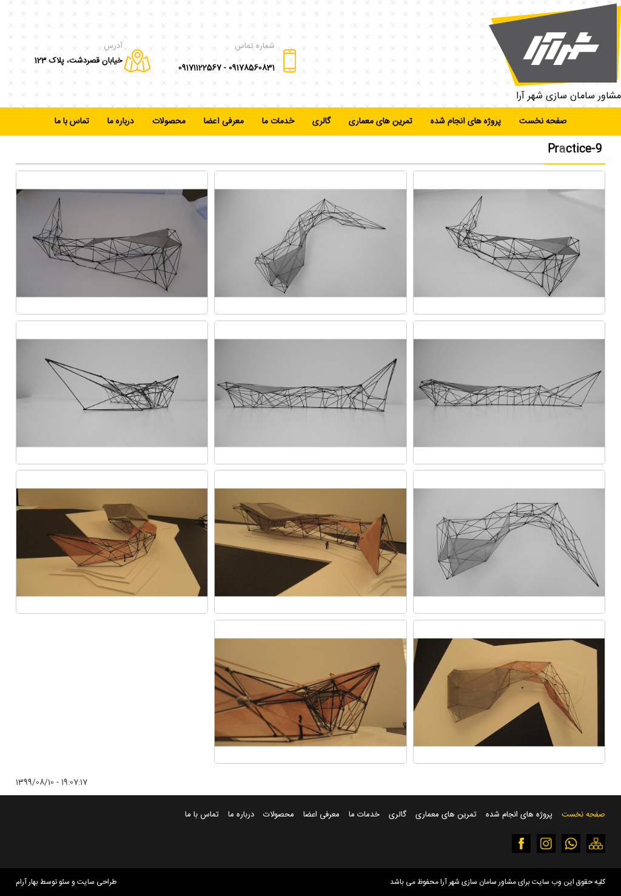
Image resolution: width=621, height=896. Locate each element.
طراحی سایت (96, 882)
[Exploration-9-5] (310, 461)
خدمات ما (278, 121)
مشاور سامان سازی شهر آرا (568, 96)
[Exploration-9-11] (310, 761)
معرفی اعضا (224, 121)
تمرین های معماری (380, 121)
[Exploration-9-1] (509, 312)
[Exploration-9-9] (112, 611)
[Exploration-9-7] (509, 611)
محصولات (169, 121)
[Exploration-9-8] (310, 611)
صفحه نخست (543, 121)
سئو (64, 882)
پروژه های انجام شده (466, 121)
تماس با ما (72, 121)
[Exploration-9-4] (509, 461)
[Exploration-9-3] (112, 312)
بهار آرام (27, 882)
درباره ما (120, 121)
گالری (321, 121)
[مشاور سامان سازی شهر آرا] (555, 44)
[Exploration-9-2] (310, 312)
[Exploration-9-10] (509, 761)
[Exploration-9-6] (112, 461)
